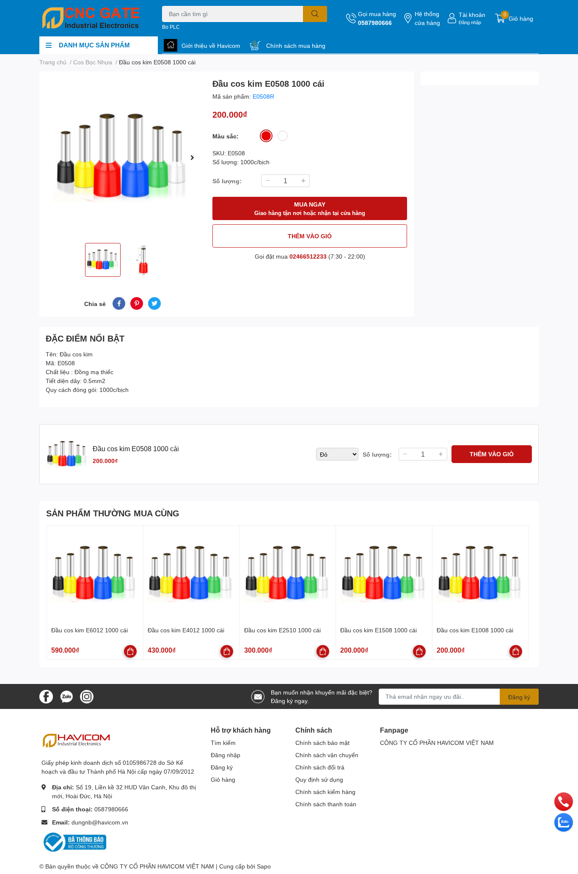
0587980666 (375, 22)
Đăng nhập (470, 22)
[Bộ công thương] (75, 841)
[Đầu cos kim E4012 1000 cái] (191, 573)
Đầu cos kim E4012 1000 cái (186, 630)
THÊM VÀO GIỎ (310, 236)
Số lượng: (227, 181)
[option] (122, 157)
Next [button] (192, 157)
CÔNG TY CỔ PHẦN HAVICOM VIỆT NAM (437, 742)
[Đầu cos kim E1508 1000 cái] (384, 573)
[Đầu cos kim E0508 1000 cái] (122, 157)
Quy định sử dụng (319, 779)
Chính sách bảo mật (322, 742)
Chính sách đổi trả (319, 767)
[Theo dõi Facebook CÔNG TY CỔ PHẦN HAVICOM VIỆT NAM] (46, 695)
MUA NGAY (309, 208)
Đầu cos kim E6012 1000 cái (89, 630)
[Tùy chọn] (130, 651)
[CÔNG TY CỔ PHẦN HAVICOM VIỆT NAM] (91, 18)
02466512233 (308, 256)
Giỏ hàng (223, 779)
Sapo (264, 866)
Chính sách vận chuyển (326, 754)
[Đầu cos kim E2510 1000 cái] (288, 573)
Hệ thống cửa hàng (427, 18)
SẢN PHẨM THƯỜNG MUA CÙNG (112, 513)
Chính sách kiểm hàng (325, 791)
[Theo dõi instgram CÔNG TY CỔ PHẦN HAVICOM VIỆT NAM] (87, 695)
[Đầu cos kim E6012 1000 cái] (95, 573)
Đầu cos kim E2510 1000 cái (282, 630)
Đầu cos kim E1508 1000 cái (378, 630)
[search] (315, 14)
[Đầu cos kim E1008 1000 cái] (480, 573)
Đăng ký (519, 696)
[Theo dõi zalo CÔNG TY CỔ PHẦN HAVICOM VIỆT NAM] (66, 695)
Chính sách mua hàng (295, 45)
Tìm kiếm (223, 742)
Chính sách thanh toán (325, 804)
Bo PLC (171, 27)
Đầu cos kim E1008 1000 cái (475, 630)
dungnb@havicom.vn (100, 822)
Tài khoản (472, 14)
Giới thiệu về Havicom (211, 45)
